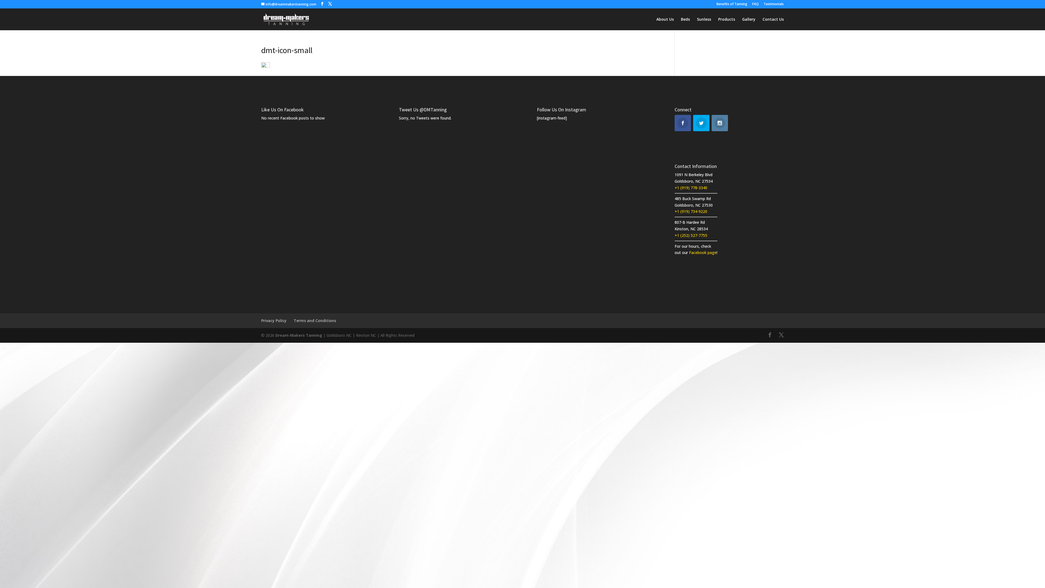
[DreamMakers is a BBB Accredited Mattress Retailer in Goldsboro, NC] (737, 173)
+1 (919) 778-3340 (691, 187)
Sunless (704, 19)
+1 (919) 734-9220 (691, 211)
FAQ (755, 4)
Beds (685, 19)
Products (726, 19)
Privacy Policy (274, 320)
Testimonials (774, 4)
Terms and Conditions (315, 320)
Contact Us (773, 19)
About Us (665, 19)
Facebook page (703, 252)
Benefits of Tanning (732, 4)
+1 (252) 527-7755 (691, 235)
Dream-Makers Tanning (298, 335)
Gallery (748, 19)
